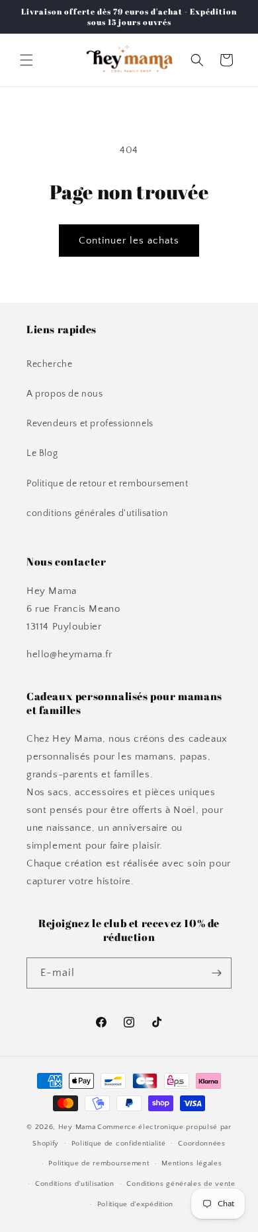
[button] (26, 60)
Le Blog (42, 453)
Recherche (49, 364)
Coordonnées (202, 1144)
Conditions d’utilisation (74, 1184)
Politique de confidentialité (118, 1144)
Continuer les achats (129, 240)
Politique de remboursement (98, 1163)
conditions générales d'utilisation (97, 513)
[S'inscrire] (216, 973)
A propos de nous (64, 394)
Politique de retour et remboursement (107, 483)
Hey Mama (77, 1127)
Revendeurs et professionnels (89, 423)
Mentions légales (191, 1163)
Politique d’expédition (135, 1204)
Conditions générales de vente (180, 1184)
